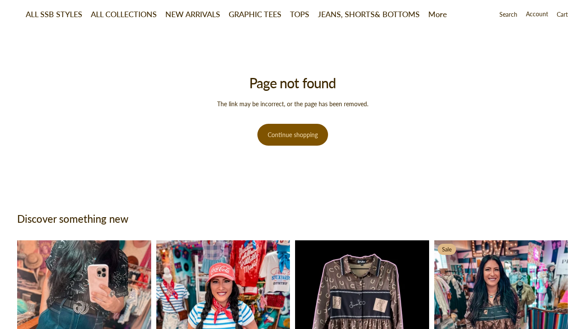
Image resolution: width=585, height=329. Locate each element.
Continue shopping (293, 134)
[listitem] (437, 14)
